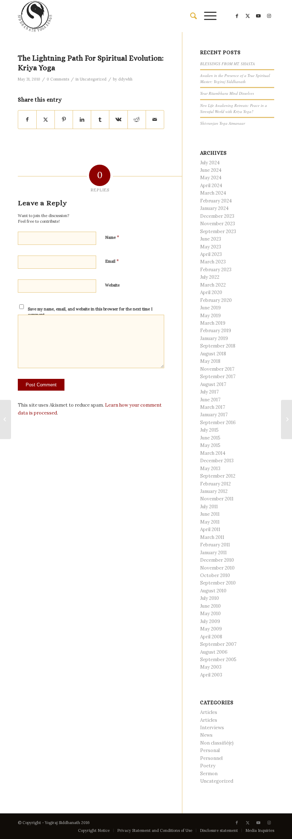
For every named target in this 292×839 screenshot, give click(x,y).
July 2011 (209, 507)
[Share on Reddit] (137, 119)
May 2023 (210, 247)
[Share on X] (45, 119)
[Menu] (207, 16)
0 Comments (58, 79)
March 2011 (212, 537)
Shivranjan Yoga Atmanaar (222, 123)
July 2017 (209, 392)
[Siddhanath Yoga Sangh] (35, 16)
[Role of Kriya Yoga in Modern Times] (5, 419)
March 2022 (213, 285)
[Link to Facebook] (236, 16)
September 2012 (217, 476)
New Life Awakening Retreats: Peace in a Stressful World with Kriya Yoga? (233, 108)
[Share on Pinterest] (64, 119)
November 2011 (217, 499)
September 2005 (218, 660)
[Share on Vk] (118, 119)
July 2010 (209, 598)
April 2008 (211, 637)
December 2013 (217, 461)
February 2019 (215, 331)
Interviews (212, 728)
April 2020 (211, 292)
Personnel (211, 758)
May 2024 (210, 178)
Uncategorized (93, 79)
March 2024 (213, 193)
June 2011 (210, 514)
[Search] (190, 16)
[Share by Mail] (155, 119)
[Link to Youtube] (258, 16)
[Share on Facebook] (27, 119)
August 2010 (213, 591)
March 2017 (212, 407)
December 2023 (217, 216)
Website (112, 285)
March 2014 (212, 453)
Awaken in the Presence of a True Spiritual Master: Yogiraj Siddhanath (235, 78)
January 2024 (214, 208)
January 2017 (214, 415)
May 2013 (210, 468)
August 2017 (213, 384)
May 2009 (211, 629)
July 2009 (210, 621)
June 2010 (210, 606)
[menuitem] (190, 16)
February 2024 (216, 201)
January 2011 (213, 553)
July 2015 (209, 430)
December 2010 (217, 560)
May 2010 (210, 614)
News (206, 735)
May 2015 (210, 445)
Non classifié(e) (217, 743)
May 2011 (210, 522)
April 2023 (211, 254)
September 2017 (217, 377)
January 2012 (214, 491)
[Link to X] (247, 16)
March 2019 (212, 323)
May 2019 (210, 316)
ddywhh (125, 79)
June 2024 (210, 170)
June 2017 (210, 400)
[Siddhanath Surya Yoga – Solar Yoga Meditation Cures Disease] (286, 419)
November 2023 (217, 224)
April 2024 (211, 185)
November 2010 (217, 568)
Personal (210, 750)
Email (112, 261)
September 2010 (218, 583)
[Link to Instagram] (269, 16)
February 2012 (215, 484)
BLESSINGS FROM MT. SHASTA (227, 63)
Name (112, 237)
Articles (208, 712)
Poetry (207, 766)
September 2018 (217, 346)
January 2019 (214, 338)
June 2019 (210, 308)
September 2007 (218, 644)
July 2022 (209, 277)
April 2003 (211, 675)
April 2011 (210, 529)
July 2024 (210, 163)
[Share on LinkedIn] (82, 119)
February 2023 (215, 270)
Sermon (209, 774)
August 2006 (214, 652)
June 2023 (210, 239)
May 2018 (210, 361)
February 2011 (215, 545)
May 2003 (210, 667)
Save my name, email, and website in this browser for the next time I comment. (90, 312)
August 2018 (213, 354)
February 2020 (216, 300)
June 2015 (210, 438)
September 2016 (218, 422)
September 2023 (218, 231)
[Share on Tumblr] (100, 119)
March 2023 (213, 262)
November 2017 (217, 369)
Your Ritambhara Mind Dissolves (227, 93)
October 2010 (215, 575)
